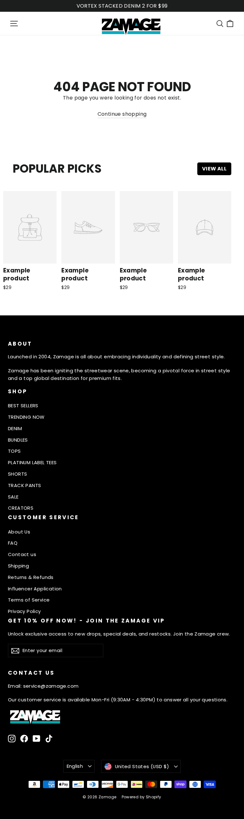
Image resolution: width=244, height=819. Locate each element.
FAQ (12, 543)
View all (214, 168)
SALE (13, 496)
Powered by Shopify (141, 797)
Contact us (22, 554)
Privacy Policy (24, 611)
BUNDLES (18, 440)
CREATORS (20, 508)
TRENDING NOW (26, 417)
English (75, 766)
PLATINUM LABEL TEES (32, 462)
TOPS (14, 451)
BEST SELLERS (23, 405)
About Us (19, 531)
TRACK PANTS (24, 485)
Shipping (18, 565)
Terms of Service (29, 599)
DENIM (15, 428)
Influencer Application (35, 588)
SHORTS (17, 474)
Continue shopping (122, 114)
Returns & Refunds (31, 577)
